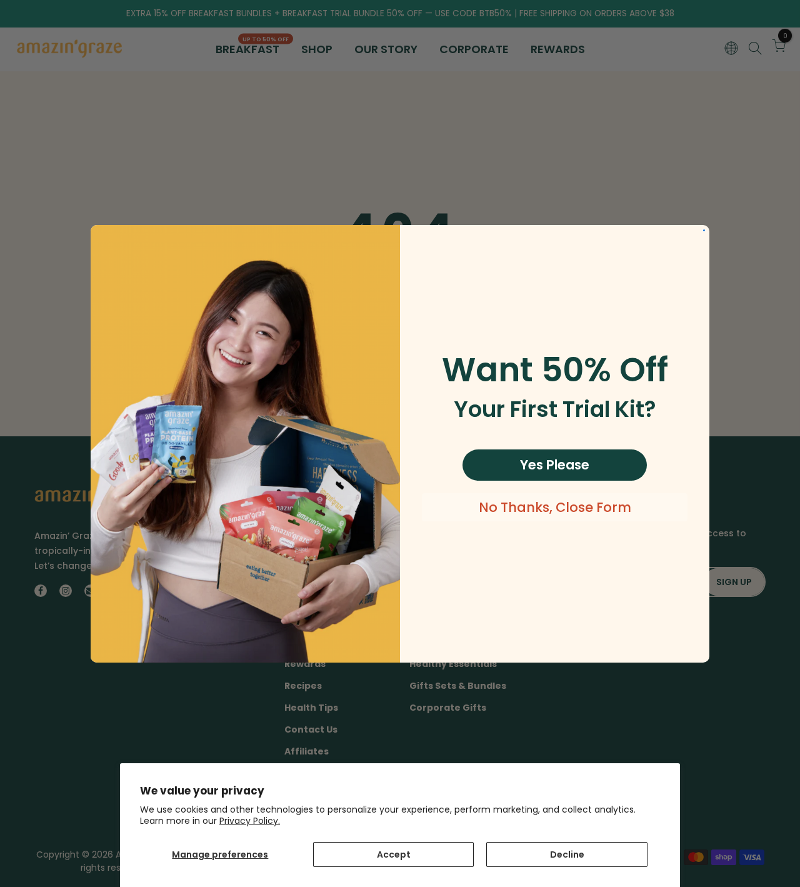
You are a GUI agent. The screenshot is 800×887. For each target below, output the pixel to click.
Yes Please (554, 465)
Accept (394, 854)
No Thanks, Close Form (555, 507)
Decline (567, 854)
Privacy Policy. (249, 820)
